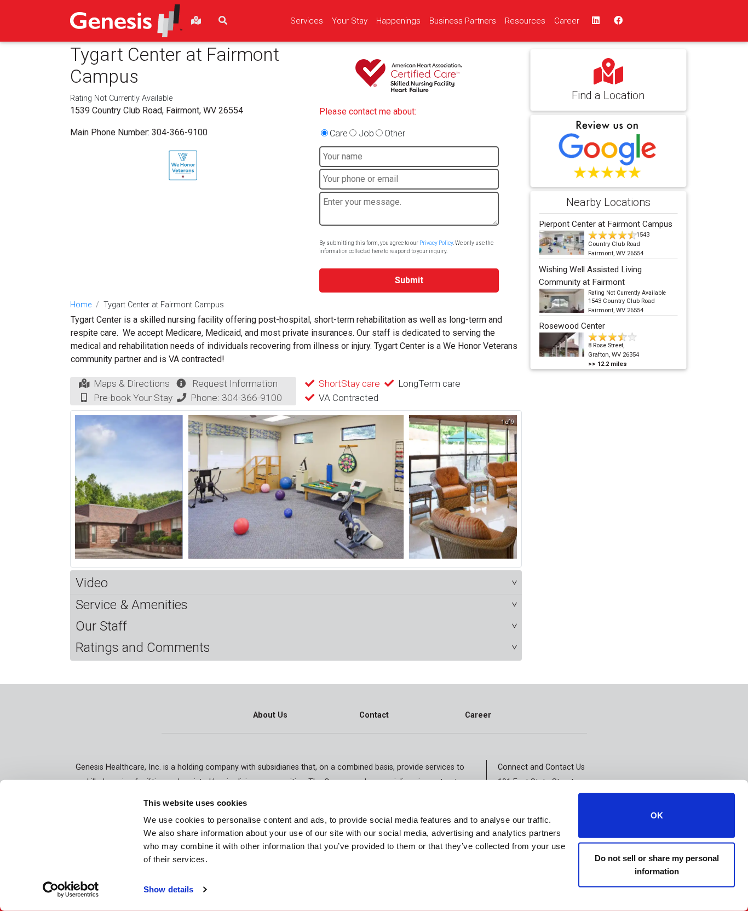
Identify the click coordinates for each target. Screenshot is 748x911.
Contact (374, 715)
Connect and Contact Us (541, 767)
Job (366, 133)
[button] (296, 583)
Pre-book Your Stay (133, 397)
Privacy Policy (436, 243)
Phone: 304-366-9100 (236, 397)
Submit (409, 280)
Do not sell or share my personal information (657, 864)
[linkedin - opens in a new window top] (595, 21)
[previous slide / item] (82, 489)
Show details (168, 889)
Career (478, 715)
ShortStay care (349, 383)
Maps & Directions (132, 383)
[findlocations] (196, 20)
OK (657, 815)
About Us (270, 715)
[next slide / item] (509, 489)
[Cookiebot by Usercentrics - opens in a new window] (71, 889)
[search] (223, 20)
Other (394, 133)
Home (80, 305)
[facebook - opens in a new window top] (617, 21)
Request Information (235, 383)
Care (339, 133)
